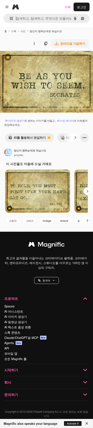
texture (64, 220)
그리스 (30, 220)
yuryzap (18, 155)
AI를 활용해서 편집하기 (27, 138)
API (6, 348)
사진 (23, 31)
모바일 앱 (10, 353)
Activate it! (73, 423)
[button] (46, 280)
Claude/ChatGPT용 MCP (25, 337)
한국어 (46, 280)
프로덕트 (11, 298)
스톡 (13, 31)
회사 (7, 382)
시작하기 (11, 369)
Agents (12, 343)
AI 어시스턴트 (13, 311)
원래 (25, 57)
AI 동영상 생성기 (15, 322)
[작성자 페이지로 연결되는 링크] (8, 152)
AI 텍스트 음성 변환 (17, 327)
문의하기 (11, 394)
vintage (47, 220)
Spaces (9, 306)
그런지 (13, 220)
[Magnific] (46, 245)
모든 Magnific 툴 (15, 359)
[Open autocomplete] (10, 18)
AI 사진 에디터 (65, 120)
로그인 (81, 7)
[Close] (86, 423)
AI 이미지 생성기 (14, 120)
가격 (67, 7)
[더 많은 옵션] (34, 43)
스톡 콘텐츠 (12, 332)
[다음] (75, 137)
